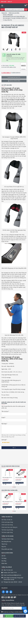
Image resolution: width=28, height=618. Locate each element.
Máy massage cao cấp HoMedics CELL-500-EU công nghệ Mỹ (8, 501)
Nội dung (3, 423)
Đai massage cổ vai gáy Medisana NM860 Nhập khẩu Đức (8, 477)
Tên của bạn (4, 411)
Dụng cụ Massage (8, 14)
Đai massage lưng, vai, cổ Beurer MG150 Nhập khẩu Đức (20, 477)
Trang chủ (4, 13)
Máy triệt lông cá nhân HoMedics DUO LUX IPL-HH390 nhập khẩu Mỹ (20, 501)
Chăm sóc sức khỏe (14, 13)
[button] (3, 477)
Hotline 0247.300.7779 (14, 77)
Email (3, 417)
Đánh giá (3, 439)
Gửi (13, 447)
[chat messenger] (25, 611)
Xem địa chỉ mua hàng (14, 81)
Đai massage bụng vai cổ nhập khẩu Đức (14, 16)
